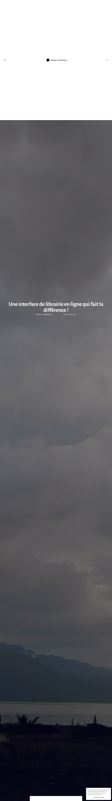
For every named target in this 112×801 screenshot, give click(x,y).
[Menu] (4, 60)
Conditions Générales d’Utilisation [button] (94, 794)
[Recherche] (107, 60)
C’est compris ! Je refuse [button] (99, 797)
